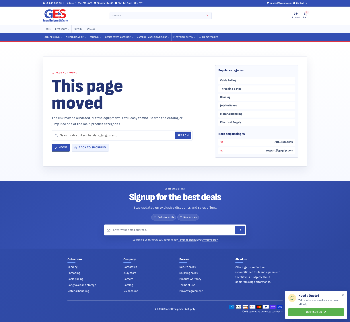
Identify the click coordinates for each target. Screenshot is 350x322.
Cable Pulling (52, 37)
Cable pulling (75, 279)
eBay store (129, 273)
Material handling (78, 291)
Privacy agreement (191, 291)
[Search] (207, 15)
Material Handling (231, 114)
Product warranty (190, 279)
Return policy (187, 267)
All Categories (210, 37)
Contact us (130, 267)
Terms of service (187, 240)
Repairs (78, 29)
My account (130, 291)
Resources (61, 29)
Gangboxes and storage (81, 285)
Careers (128, 279)
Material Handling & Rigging (152, 37)
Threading (73, 273)
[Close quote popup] (342, 295)
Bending (94, 37)
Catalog (91, 29)
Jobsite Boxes (228, 105)
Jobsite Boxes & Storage (118, 37)
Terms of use (187, 285)
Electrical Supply (183, 37)
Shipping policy (188, 273)
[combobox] (158, 15)
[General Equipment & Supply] (55, 15)
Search (183, 135)
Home (48, 29)
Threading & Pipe (75, 37)
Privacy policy (210, 240)
